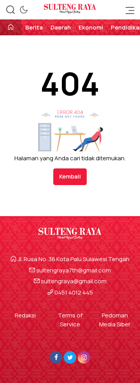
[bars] (127, 9)
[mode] (23, 9)
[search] (10, 9)
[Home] (10, 27)
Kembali (70, 176)
